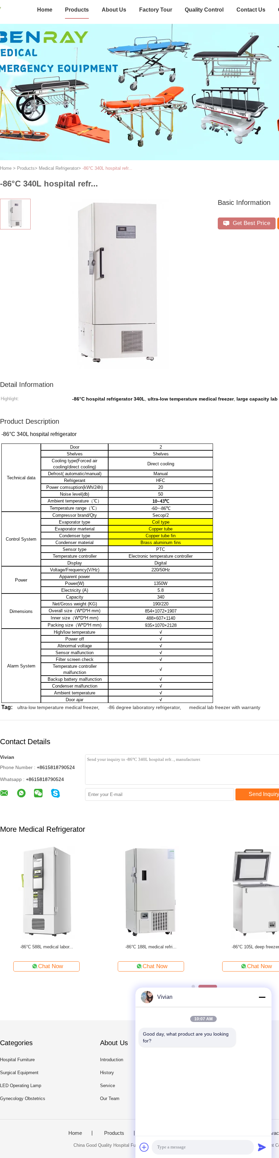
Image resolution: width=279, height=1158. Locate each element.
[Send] (262, 1147)
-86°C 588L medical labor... (46, 946)
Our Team (109, 1098)
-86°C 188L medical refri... (151, 946)
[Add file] (144, 1147)
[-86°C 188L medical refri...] (150, 892)
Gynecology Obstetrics (22, 1098)
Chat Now (50, 966)
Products (77, 10)
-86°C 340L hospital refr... (107, 168)
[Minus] (262, 997)
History (107, 1072)
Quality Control (204, 10)
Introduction (111, 1059)
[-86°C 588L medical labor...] (46, 892)
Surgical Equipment (19, 1072)
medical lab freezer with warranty (224, 707)
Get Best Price (250, 223)
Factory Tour (155, 10)
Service (107, 1085)
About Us (114, 10)
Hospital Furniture (17, 1059)
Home (44, 10)
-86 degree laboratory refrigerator (144, 707)
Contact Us (250, 10)
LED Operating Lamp (20, 1085)
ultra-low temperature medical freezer (57, 707)
